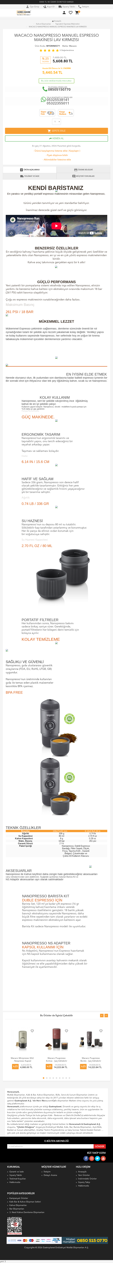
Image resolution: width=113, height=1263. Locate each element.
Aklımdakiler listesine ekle (56, 160)
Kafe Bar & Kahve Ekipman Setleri (25, 1202)
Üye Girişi (32, 7)
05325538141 (58, 100)
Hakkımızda (14, 1182)
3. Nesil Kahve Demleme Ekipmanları (26, 1212)
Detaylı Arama (50, 1175)
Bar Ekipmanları (16, 1209)
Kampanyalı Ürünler (18, 1198)
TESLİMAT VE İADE (29, 176)
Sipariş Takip (84, 1182)
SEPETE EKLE (56, 131)
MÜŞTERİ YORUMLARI (83, 176)
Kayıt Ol (49, 7)
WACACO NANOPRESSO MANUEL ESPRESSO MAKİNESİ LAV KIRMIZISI (58, 27)
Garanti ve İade (16, 1172)
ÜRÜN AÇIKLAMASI (30, 170)
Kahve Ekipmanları (18, 1205)
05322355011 (58, 103)
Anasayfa (57, 21)
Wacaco (73, 46)
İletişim (83, 7)
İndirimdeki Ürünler (87, 1179)
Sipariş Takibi (66, 7)
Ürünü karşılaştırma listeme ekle (50, 151)
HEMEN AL (58, 138)
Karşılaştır (74, 151)
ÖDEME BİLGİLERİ (83, 170)
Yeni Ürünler (84, 1175)
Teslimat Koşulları (17, 1179)
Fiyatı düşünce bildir (56, 155)
